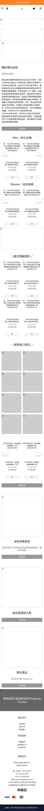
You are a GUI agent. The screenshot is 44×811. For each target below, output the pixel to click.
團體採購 (22, 742)
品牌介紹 (22, 727)
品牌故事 (22, 724)
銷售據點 (22, 729)
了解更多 (22, 128)
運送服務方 (21, 745)
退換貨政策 (22, 747)
